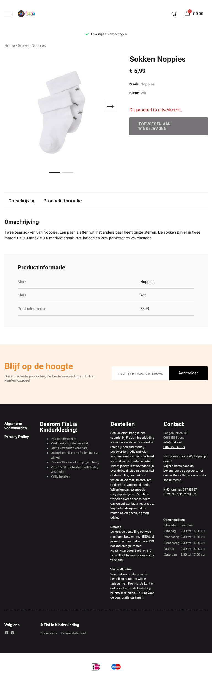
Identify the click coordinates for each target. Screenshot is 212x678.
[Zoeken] (174, 14)
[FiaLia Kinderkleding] (26, 14)
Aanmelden (188, 373)
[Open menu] (7, 14)
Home (9, 46)
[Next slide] (110, 106)
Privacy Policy (16, 437)
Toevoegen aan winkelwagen (154, 126)
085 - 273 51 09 (174, 447)
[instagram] (12, 633)
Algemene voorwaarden (15, 426)
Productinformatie (62, 200)
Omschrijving (22, 200)
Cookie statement (73, 633)
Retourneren (48, 633)
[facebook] (6, 633)
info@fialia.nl (172, 442)
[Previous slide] (12, 106)
